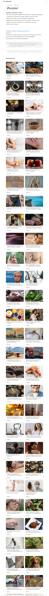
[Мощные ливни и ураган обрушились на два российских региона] (15, 584)
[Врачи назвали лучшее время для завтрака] (15, 318)
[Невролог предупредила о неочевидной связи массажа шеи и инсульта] (15, 470)
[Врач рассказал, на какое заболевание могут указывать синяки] (34, 185)
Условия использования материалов (31, 595)
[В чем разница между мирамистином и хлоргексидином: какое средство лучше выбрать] (34, 489)
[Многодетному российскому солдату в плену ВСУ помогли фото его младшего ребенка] (34, 90)
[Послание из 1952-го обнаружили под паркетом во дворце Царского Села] (15, 185)
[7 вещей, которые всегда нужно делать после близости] (15, 223)
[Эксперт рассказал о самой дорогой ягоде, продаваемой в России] (34, 508)
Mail (2, 595)
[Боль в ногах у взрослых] (15, 489)
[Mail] (4, 1)
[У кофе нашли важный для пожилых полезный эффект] (15, 90)
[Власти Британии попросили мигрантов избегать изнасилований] (15, 337)
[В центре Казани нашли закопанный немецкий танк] (15, 565)
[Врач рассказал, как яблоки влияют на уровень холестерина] (34, 71)
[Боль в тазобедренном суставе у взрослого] (15, 204)
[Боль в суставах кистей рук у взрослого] (15, 527)
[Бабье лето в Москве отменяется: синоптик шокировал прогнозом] (15, 128)
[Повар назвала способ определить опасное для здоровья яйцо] (15, 166)
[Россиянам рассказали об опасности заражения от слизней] (15, 413)
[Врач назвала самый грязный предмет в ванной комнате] (34, 413)
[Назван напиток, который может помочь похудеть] (34, 318)
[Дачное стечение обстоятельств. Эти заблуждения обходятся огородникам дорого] (34, 584)
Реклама (10, 595)
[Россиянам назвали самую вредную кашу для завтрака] (15, 299)
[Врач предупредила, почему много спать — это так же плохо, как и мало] (34, 337)
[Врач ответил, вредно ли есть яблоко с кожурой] (34, 166)
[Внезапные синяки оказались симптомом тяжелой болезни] (34, 147)
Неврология (16, 5)
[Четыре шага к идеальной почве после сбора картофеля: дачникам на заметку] (15, 375)
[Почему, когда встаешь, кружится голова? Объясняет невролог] (15, 242)
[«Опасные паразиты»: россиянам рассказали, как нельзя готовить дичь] (34, 223)
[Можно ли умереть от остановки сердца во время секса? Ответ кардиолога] (34, 109)
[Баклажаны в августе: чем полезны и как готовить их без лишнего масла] (34, 527)
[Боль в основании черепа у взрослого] (15, 451)
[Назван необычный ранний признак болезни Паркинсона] (15, 261)
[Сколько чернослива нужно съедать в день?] (34, 128)
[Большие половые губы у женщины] (15, 71)
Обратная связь (41, 595)
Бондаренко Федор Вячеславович (20, 31)
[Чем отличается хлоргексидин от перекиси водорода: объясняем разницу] (34, 432)
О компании (6, 595)
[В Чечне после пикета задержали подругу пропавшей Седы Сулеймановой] (15, 508)
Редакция (22, 595)
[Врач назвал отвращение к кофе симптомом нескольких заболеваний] (34, 394)
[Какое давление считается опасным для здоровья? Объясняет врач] (34, 280)
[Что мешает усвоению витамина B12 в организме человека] (34, 470)
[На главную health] (8, 1)
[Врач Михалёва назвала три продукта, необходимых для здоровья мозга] (34, 375)
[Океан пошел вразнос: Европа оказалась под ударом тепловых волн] (34, 204)
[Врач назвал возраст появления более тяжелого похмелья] (34, 356)
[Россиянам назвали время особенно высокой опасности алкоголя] (15, 356)
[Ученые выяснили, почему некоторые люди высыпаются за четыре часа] (15, 546)
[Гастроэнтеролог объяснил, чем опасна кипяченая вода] (15, 432)
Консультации (9, 5)
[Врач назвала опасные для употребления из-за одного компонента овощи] (34, 299)
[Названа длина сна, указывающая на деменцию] (15, 109)
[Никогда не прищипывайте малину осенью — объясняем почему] (34, 546)
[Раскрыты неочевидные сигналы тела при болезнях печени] (15, 147)
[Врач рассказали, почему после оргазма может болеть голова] (34, 242)
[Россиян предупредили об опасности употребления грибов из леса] (15, 394)
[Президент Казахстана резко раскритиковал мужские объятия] (15, 280)
